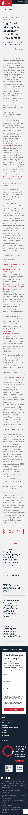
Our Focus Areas (7, 720)
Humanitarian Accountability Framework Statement (13, 810)
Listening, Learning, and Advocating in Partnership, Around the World (12, 631)
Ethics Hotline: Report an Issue (11, 807)
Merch (4, 738)
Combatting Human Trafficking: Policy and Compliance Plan (14, 801)
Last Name (7, 688)
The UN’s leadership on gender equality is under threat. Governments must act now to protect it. (11, 557)
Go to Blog (8, 9)
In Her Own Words (12, 575)
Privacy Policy (6, 812)
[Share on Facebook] (16, 49)
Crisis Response (7, 722)
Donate (20, 2)
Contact (5, 740)
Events (4, 733)
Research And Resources (10, 728)
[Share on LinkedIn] (19, 49)
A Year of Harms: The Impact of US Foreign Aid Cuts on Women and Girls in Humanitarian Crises (11, 608)
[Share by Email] (22, 49)
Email (5, 674)
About (4, 717)
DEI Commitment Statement (10, 804)
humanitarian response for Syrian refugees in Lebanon (14, 286)
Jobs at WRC (6, 735)
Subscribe (14, 709)
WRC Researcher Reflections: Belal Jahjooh (11, 588)
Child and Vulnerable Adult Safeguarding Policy (13, 796)
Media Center (6, 730)
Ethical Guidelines (7, 805)
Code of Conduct (6, 799)
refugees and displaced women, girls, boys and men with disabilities (13, 173)
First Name (7, 681)
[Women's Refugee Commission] (6, 2)
